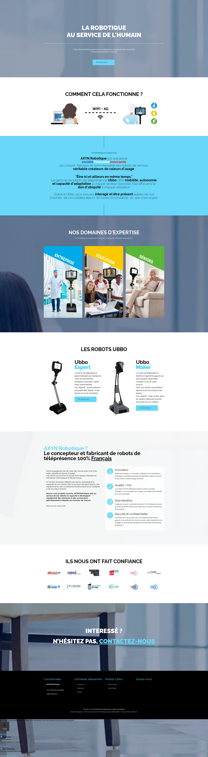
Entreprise (80, 684)
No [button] (88, 720)
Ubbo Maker (112, 688)
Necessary (7, 737)
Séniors (79, 692)
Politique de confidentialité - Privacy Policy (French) (119, 712)
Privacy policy (80, 720)
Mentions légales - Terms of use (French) (85, 712)
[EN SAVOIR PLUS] (63, 282)
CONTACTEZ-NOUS (127, 641)
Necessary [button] (3, 734)
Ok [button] (86, 720)
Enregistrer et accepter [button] (8, 756)
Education (80, 688)
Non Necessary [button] (5, 746)
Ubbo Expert (112, 684)
